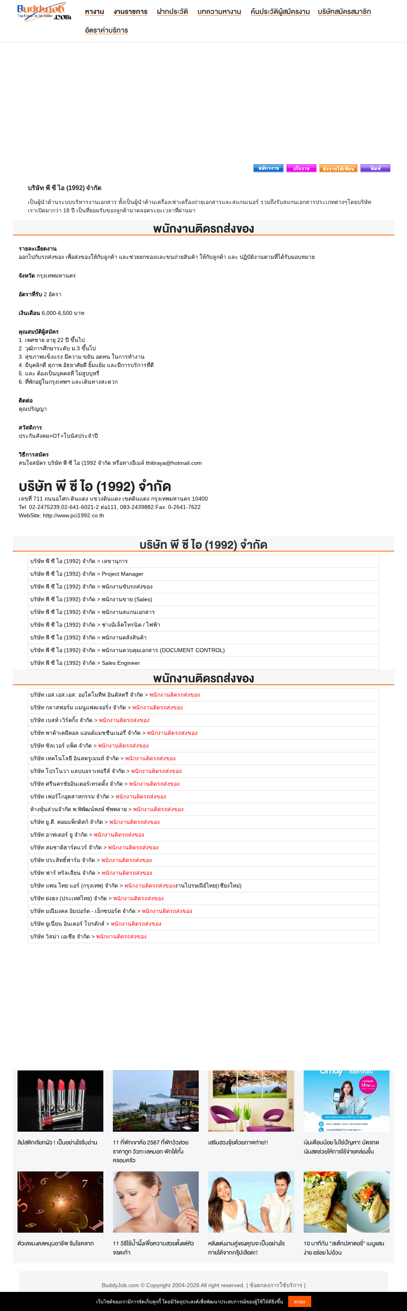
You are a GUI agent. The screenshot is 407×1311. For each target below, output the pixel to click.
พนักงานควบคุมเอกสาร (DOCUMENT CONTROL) (163, 650)
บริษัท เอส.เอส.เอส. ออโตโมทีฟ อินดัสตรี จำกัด (86, 694)
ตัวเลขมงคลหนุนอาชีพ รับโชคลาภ (55, 1243)
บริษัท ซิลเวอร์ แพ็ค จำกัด (61, 745)
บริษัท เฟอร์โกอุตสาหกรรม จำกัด (69, 796)
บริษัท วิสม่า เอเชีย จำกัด (60, 936)
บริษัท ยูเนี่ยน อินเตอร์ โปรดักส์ (67, 924)
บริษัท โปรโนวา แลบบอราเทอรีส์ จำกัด (77, 771)
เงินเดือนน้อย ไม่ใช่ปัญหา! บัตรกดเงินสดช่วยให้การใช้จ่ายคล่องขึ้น (341, 1147)
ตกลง (299, 1301)
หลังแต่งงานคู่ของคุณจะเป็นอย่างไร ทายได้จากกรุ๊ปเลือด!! (246, 1248)
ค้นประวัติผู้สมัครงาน (280, 11)
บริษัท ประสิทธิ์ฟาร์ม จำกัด (62, 860)
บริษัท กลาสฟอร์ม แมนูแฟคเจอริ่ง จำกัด (78, 707)
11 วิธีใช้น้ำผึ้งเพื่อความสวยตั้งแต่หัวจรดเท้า (153, 1248)
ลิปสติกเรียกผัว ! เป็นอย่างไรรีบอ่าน (57, 1142)
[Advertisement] (203, 105)
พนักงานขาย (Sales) (127, 599)
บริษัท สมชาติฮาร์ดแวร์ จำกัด (66, 847)
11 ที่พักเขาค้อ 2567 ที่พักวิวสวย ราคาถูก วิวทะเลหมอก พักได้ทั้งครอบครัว (150, 1151)
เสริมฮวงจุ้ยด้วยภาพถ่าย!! (238, 1142)
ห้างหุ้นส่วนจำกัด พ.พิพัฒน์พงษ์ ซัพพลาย (79, 809)
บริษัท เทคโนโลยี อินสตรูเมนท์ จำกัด (74, 758)
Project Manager (122, 574)
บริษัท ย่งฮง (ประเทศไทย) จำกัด (68, 898)
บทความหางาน (219, 11)
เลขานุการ (115, 561)
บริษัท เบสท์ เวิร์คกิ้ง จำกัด (61, 720)
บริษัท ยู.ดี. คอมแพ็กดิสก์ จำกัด (66, 822)
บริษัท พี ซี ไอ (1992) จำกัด (203, 545)
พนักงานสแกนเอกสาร (128, 612)
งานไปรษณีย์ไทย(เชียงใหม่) (183, 885)
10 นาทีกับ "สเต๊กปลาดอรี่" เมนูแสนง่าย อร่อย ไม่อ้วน (344, 1248)
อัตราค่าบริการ (106, 30)
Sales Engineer (121, 663)
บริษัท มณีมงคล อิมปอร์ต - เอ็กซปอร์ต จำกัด (83, 911)
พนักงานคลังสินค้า (124, 637)
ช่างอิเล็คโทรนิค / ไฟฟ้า (131, 625)
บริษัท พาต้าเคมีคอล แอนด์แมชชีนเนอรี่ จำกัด (85, 733)
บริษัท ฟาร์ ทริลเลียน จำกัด (62, 873)
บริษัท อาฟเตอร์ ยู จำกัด (58, 834)
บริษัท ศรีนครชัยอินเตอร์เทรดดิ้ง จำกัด (76, 784)
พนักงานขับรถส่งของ (127, 586)
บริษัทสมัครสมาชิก (344, 11)
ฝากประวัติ (172, 11)
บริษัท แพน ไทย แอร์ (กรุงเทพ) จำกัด (74, 885)
